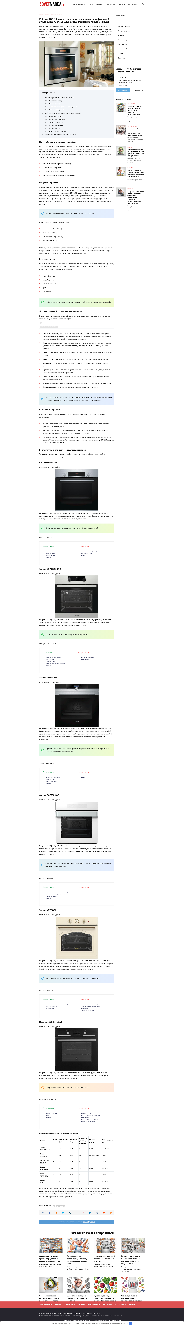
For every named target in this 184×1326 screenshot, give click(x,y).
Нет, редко (123, 86)
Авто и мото (132, 4)
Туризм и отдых (110, 4)
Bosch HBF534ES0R (55, 116)
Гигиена (120, 53)
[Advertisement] (76, 344)
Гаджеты (99, 4)
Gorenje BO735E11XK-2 (57, 119)
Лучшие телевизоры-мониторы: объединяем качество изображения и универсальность (135, 173)
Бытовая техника (79, 4)
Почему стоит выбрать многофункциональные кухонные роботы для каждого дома (130, 1297)
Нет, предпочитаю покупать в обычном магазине (130, 81)
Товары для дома (124, 31)
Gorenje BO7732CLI (55, 128)
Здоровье (121, 58)
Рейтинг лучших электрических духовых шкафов (63, 113)
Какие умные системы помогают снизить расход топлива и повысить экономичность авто (135, 110)
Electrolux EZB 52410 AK (57, 131)
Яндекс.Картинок (89, 1260)
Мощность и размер (55, 101)
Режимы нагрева (54, 104)
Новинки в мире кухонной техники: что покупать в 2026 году (104, 1296)
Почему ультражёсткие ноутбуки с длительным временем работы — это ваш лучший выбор (135, 153)
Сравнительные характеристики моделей (60, 135)
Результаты (139, 90)
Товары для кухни (124, 26)
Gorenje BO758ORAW (56, 125)
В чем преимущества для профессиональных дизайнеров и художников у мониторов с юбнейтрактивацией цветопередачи (136, 197)
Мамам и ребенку (124, 49)
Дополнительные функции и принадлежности (64, 107)
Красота (90, 4)
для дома (122, 4)
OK (130, 1323)
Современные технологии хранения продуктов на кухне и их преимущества (49, 1296)
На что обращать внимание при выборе (59, 98)
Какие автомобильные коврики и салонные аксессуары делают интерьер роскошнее (135, 132)
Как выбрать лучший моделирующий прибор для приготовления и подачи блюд (78, 1297)
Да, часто (122, 77)
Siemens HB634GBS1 (56, 122)
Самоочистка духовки (56, 110)
